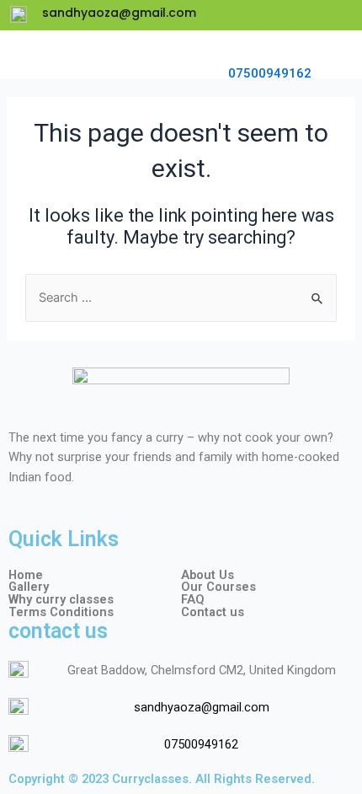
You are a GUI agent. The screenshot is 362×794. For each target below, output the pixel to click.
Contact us (212, 612)
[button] (329, 54)
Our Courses (218, 587)
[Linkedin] (306, 15)
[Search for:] (181, 297)
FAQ (193, 599)
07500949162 (269, 73)
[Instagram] (337, 15)
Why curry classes (61, 599)
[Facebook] (276, 15)
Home (25, 575)
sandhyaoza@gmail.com (201, 707)
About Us (207, 575)
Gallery (28, 587)
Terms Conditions (61, 612)
